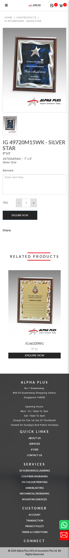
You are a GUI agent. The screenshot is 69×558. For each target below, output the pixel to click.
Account (35, 514)
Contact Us (34, 455)
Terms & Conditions (35, 532)
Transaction (34, 520)
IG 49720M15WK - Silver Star (22, 20)
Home (8, 17)
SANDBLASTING (34, 487)
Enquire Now (20, 215)
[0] (52, 5)
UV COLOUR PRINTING (34, 482)
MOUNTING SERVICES (34, 499)
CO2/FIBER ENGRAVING (34, 476)
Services (34, 443)
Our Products (26, 17)
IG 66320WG (34, 343)
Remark (8, 170)
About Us (34, 438)
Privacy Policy (34, 526)
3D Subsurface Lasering (34, 470)
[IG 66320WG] (34, 305)
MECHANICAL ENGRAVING (34, 493)
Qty (5, 202)
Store (34, 449)
